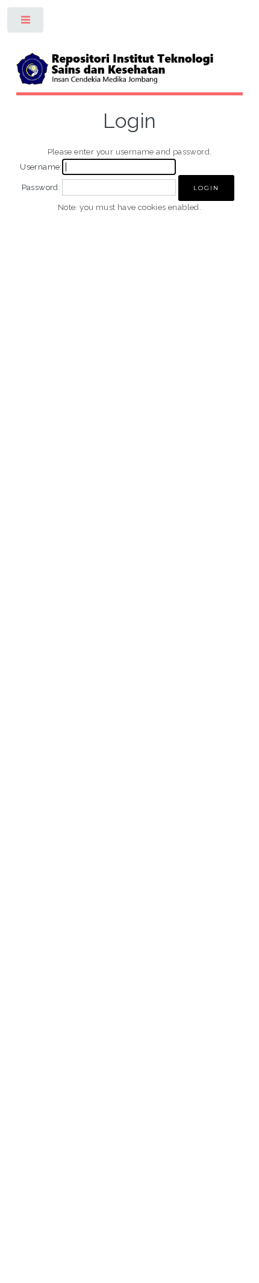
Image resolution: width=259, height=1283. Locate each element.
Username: (41, 166)
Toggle (26, 22)
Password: (41, 187)
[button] (206, 188)
